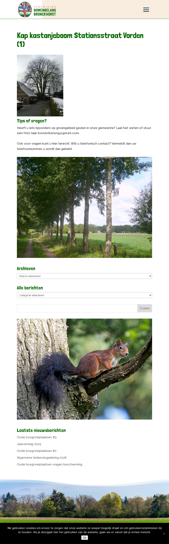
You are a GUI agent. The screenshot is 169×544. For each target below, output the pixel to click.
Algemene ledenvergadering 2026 (42, 457)
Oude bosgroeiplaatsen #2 (36, 451)
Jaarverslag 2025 (29, 444)
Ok (84, 537)
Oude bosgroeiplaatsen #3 (36, 437)
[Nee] (164, 533)
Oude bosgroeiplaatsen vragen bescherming (49, 464)
